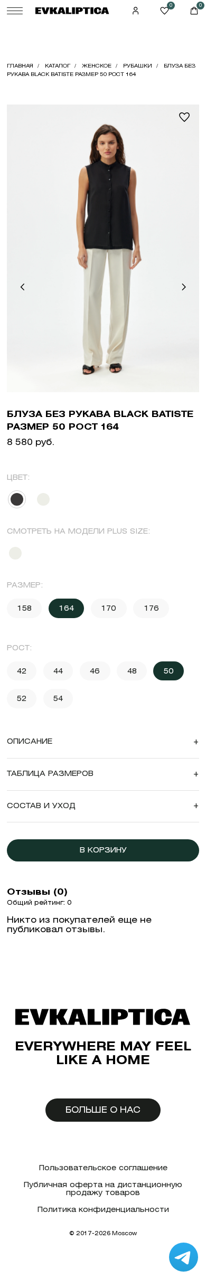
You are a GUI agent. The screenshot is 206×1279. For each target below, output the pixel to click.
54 (58, 698)
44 (58, 671)
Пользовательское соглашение (103, 1168)
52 (21, 698)
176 (151, 608)
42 (21, 671)
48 (132, 671)
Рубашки (137, 66)
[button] (22, 287)
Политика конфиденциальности (103, 1210)
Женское (96, 66)
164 (66, 608)
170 (108, 608)
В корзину (103, 850)
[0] (165, 11)
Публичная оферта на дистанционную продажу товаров (103, 1189)
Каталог (57, 66)
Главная (20, 66)
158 (24, 608)
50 (169, 671)
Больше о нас (103, 1110)
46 (95, 671)
